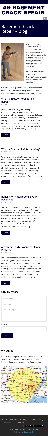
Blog (41, 419)
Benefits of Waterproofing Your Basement (19, 198)
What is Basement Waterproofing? (20, 149)
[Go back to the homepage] (23, 10)
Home (4, 419)
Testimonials (6, 422)
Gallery (34, 419)
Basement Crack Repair (19, 419)
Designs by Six (29, 432)
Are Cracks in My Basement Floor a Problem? (21, 248)
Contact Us (19, 422)
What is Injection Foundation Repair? (17, 100)
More (6, 135)
